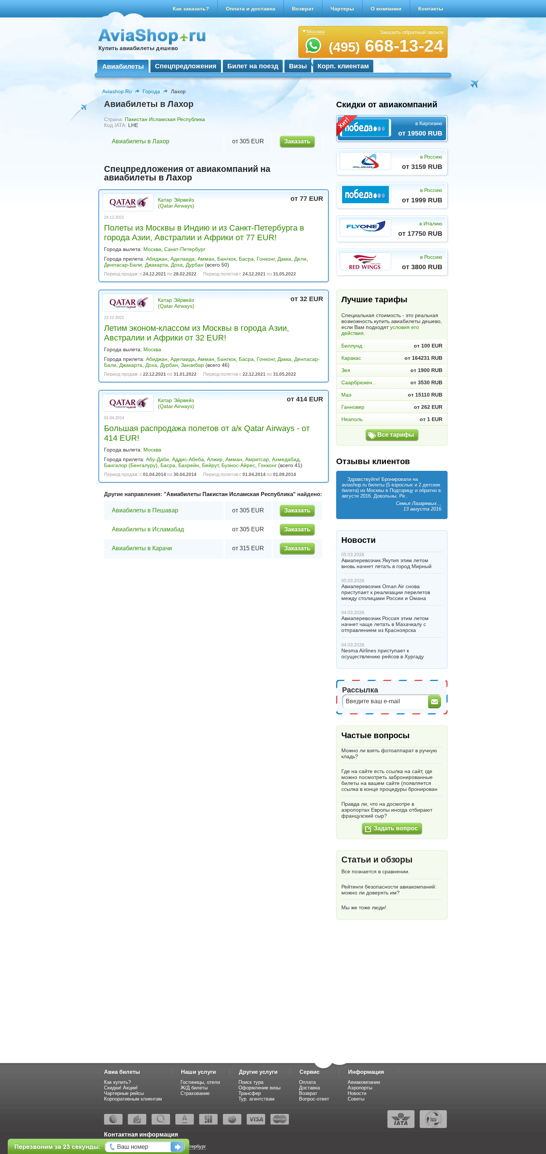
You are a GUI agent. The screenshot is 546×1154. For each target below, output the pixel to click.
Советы (356, 1099)
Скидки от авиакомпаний (387, 104)
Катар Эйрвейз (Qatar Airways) (176, 203)
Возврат (303, 9)
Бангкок (226, 259)
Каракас (351, 358)
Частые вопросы (375, 735)
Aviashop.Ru (117, 91)
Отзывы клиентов (373, 461)
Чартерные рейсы (124, 1093)
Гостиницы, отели (200, 1082)
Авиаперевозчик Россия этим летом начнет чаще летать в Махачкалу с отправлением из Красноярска (385, 624)
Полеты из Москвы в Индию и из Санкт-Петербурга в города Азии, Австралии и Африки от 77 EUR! (204, 232)
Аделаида (182, 259)
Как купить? (117, 1082)
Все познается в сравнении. (375, 871)
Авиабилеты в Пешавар (145, 510)
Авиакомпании (364, 1082)
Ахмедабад (285, 459)
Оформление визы (259, 1088)
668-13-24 (386, 45)
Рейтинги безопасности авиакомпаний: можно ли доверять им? (388, 890)
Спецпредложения (186, 66)
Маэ (346, 395)
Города (151, 91)
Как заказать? (191, 9)
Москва (152, 249)
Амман (206, 259)
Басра (246, 259)
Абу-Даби (157, 459)
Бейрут (210, 465)
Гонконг (265, 259)
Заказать (297, 141)
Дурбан (195, 265)
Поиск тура (250, 1082)
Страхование (195, 1093)
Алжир (214, 459)
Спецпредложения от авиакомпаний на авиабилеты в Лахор (187, 173)
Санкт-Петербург (184, 249)
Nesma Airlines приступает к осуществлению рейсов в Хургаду (382, 653)
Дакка (284, 259)
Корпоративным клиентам (133, 1099)
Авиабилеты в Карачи (142, 548)
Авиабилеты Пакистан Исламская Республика (229, 494)
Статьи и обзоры (377, 859)
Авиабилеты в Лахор (140, 141)
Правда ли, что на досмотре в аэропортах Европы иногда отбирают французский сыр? (386, 810)
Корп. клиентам (343, 66)
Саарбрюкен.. (358, 382)
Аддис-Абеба (188, 459)
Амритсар (257, 459)
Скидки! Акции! (121, 1088)
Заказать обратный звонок (411, 32)
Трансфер (249, 1093)
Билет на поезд (252, 66)
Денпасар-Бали (123, 265)
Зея (345, 370)
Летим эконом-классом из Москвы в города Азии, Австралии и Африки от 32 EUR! (196, 332)
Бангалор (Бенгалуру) (130, 465)
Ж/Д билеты (194, 1088)
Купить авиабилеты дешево (138, 48)
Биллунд (351, 346)
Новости (358, 540)
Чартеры (342, 9)
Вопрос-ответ (314, 1099)
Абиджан (157, 259)
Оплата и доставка (250, 9)
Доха (177, 265)
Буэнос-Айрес (238, 465)
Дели (300, 259)
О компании (386, 9)
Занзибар (192, 365)
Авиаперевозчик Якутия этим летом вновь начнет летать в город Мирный (386, 563)
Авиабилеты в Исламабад (148, 529)
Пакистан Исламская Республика (165, 119)
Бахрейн (188, 465)
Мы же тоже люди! (363, 907)
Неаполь (352, 419)
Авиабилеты (123, 66)
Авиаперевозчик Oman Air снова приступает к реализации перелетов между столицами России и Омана (385, 592)
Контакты (430, 9)
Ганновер (352, 407)
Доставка (309, 1088)
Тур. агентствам (256, 1099)
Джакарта (156, 265)
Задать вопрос (396, 828)
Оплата (307, 1082)
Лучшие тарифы (374, 299)
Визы (298, 66)
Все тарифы (395, 434)
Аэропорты (360, 1088)
